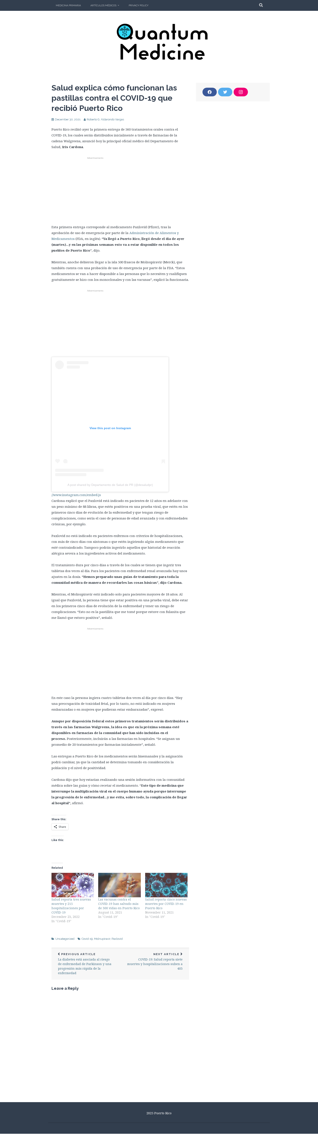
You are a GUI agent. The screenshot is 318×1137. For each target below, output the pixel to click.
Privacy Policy (138, 5)
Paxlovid (117, 938)
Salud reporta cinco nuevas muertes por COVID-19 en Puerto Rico (166, 903)
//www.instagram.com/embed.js (76, 495)
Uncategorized (64, 938)
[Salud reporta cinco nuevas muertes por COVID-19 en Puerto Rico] (166, 885)
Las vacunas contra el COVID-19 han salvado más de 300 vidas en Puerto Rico (119, 903)
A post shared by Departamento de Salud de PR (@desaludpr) (110, 485)
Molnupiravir (102, 938)
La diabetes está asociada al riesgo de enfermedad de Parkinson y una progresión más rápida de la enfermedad (84, 964)
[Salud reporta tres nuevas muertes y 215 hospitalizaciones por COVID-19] (72, 885)
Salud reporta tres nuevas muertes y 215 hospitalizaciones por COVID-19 (71, 905)
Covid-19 (87, 938)
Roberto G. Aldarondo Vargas (105, 119)
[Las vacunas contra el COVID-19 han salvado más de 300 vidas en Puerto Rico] (119, 885)
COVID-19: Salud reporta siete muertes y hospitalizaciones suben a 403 (155, 961)
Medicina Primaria (68, 5)
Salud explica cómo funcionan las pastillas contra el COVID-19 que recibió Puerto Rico (114, 98)
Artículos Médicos (103, 5)
